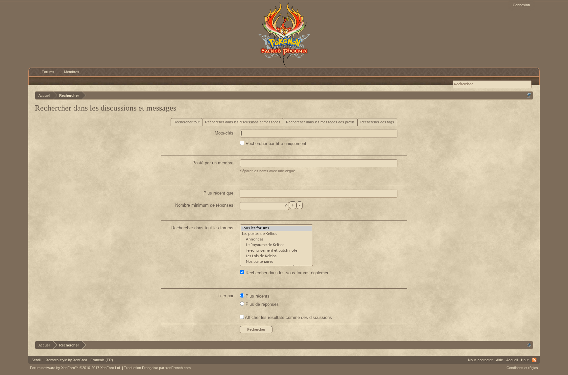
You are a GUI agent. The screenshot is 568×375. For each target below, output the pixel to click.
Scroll (36, 360)
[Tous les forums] (276, 228)
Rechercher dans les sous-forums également (287, 272)
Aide (499, 360)
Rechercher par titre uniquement (275, 143)
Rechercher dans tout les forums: (203, 227)
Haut (525, 360)
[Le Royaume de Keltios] (276, 245)
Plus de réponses (261, 304)
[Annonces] (276, 239)
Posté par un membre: (213, 162)
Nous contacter (480, 360)
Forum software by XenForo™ (75, 368)
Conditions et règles (522, 368)
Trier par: (226, 295)
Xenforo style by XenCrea (66, 360)
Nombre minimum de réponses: (205, 205)
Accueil (512, 360)
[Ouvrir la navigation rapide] (529, 95)
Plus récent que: (219, 193)
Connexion (521, 5)
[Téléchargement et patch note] (276, 251)
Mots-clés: (225, 133)
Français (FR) (101, 360)
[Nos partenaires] (276, 262)
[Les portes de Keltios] (276, 234)
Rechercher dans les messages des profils (320, 122)
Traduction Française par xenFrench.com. (158, 368)
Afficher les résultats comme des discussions (288, 317)
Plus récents (257, 296)
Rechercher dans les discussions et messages (242, 122)
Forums (48, 72)
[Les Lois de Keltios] (276, 256)
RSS (534, 360)
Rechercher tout (187, 122)
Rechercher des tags (377, 122)
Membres (71, 72)
